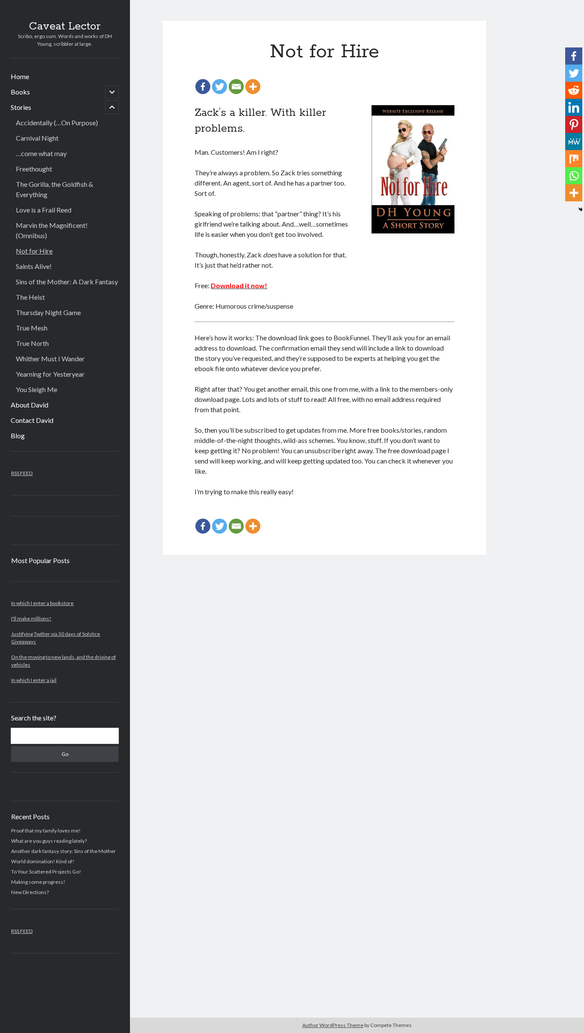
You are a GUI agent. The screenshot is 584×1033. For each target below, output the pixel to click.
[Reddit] (573, 90)
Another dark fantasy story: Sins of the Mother (63, 851)
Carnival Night (37, 138)
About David (29, 405)
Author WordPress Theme (332, 1025)
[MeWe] (573, 141)
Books (20, 92)
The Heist (30, 297)
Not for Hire (34, 251)
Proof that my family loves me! (46, 830)
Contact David (32, 420)
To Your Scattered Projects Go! (46, 871)
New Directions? (30, 892)
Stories (21, 107)
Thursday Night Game (48, 312)
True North (32, 343)
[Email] (236, 86)
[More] (252, 86)
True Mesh (31, 328)
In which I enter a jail (33, 680)
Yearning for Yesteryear (50, 374)
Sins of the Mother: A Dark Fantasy (67, 281)
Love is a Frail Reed (43, 210)
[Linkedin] (573, 107)
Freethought (34, 169)
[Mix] (573, 158)
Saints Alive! (34, 266)
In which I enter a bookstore (42, 603)
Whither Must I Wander (50, 358)
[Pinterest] (573, 124)
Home (20, 76)
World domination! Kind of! (42, 861)
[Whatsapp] (573, 175)
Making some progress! (38, 882)
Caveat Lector (64, 26)
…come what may (41, 153)
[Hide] (580, 209)
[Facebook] (202, 86)
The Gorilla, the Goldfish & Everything (54, 189)
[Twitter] (219, 86)
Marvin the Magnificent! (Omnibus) (52, 230)
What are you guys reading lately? (49, 841)
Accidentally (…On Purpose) (57, 122)
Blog (18, 435)
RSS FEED (21, 473)
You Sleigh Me (36, 389)
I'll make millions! (31, 618)
